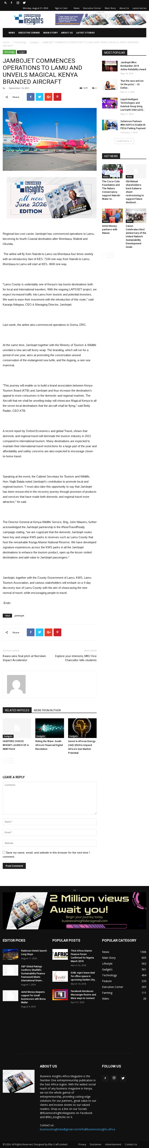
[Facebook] (11, 2)
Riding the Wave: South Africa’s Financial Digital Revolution (49, 745)
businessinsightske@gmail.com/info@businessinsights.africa (77, 1129)
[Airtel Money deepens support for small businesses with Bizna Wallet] (10, 995)
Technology (19, 42)
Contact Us (131, 1144)
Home (6, 42)
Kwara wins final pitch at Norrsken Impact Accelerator (24, 658)
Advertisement (113, 1144)
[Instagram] (18, 2)
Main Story (110, 8)
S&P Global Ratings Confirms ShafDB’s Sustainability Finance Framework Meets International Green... (33, 973)
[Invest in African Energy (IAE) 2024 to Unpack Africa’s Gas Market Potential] (82, 728)
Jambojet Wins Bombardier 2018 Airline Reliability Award (133, 66)
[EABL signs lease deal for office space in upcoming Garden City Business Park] (60, 976)
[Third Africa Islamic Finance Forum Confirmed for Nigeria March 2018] (60, 954)
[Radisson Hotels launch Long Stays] (10, 954)
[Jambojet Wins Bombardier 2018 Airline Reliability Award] (110, 66)
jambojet (19, 615)
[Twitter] (24, 2)
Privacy (82, 1144)
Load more (123, 141)
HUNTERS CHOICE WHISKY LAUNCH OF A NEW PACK (16, 745)
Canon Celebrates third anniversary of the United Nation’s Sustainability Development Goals (136, 236)
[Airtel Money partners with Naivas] (112, 216)
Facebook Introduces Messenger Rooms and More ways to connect (83, 995)
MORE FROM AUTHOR (47, 710)
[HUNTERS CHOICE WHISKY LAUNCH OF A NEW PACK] (17, 728)
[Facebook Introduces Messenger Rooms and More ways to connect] (60, 994)
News (76, 8)
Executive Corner (92, 8)
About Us (124, 8)
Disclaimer (95, 1144)
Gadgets (34, 42)
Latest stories (139, 8)
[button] (6, 2)
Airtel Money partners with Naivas (109, 229)
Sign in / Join (61, 8)
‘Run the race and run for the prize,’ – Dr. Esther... (132, 84)
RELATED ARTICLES (17, 710)
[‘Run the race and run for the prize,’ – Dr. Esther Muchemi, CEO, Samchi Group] (110, 84)
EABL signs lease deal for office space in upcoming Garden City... (83, 976)
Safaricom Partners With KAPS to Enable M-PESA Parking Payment (133, 125)
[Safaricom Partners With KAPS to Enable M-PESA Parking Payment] (110, 125)
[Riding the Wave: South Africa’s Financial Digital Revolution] (49, 728)
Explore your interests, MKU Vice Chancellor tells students (76, 658)
